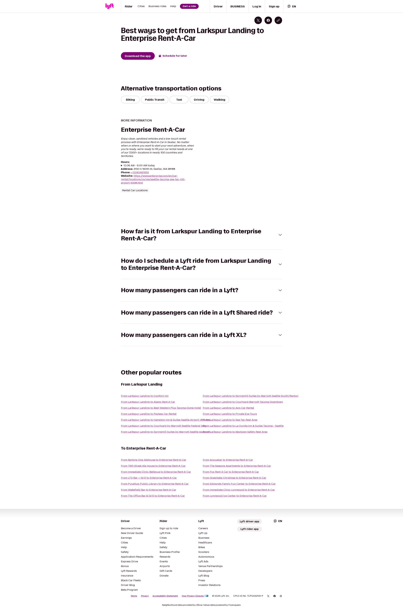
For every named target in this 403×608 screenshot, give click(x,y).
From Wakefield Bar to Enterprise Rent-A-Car (148, 490)
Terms (134, 595)
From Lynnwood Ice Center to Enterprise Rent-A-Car (235, 496)
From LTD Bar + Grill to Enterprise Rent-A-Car (149, 478)
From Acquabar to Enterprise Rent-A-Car (228, 460)
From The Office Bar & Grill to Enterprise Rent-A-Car (153, 496)
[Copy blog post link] (278, 20)
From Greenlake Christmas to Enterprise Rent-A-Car (234, 478)
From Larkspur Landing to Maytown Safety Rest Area (235, 432)
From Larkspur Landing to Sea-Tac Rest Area (230, 420)
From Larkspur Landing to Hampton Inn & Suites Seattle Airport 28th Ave (165, 420)
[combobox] (291, 6)
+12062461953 (140, 172)
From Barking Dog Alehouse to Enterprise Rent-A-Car (153, 460)
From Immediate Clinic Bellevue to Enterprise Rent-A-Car (156, 472)
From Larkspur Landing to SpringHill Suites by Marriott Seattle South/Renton (250, 396)
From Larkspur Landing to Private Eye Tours (230, 414)
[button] (201, 235)
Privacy (145, 595)
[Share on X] (258, 20)
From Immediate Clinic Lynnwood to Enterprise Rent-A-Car (239, 490)
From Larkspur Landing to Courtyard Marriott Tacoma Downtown (243, 402)
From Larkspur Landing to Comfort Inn (144, 396)
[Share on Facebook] (268, 20)
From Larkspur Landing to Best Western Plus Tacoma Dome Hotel (161, 408)
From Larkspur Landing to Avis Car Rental (228, 408)
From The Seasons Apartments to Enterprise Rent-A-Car (237, 466)
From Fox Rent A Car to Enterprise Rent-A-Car (231, 472)
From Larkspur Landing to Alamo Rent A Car (148, 402)
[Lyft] (110, 6)
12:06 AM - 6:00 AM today (139, 165)
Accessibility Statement (165, 595)
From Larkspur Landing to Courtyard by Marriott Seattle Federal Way (163, 426)
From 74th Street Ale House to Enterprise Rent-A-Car (153, 466)
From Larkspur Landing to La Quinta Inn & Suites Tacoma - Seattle (243, 426)
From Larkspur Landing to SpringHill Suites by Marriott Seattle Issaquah (165, 432)
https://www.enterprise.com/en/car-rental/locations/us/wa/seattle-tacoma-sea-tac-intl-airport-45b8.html (153, 179)
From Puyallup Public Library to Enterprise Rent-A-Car (155, 484)
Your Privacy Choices (193, 595)
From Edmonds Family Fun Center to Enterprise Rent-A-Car (239, 484)
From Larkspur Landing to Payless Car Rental (148, 414)
